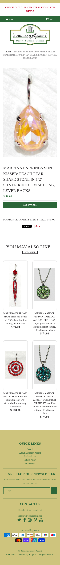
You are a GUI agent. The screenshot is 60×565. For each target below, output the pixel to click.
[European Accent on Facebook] (24, 520)
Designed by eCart (46, 554)
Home (8, 52)
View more (30, 252)
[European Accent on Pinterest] (35, 520)
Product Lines (30, 456)
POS (8, 554)
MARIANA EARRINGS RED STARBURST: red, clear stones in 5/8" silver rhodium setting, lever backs (15, 400)
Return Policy (30, 460)
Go (54, 491)
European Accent (34, 551)
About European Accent (30, 453)
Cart (50, 19)
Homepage (30, 463)
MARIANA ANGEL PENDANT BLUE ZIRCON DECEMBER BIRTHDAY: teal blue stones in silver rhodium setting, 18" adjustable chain (45, 403)
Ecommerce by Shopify (25, 554)
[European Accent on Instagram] (30, 520)
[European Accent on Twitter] (19, 520)
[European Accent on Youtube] (41, 520)
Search (30, 449)
